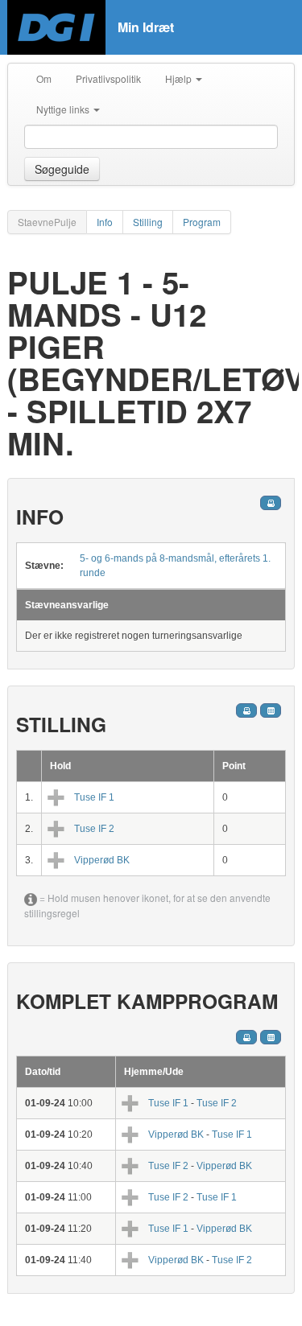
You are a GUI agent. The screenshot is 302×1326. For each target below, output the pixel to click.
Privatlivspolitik (108, 78)
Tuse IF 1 (94, 797)
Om (44, 78)
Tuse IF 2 (94, 828)
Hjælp (179, 78)
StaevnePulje (47, 222)
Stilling (148, 222)
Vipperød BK (102, 860)
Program (202, 222)
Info (105, 222)
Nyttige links (64, 109)
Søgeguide (62, 169)
